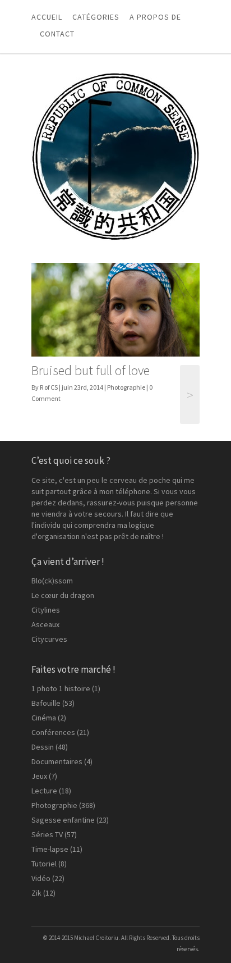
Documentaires (56, 761)
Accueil (46, 17)
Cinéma (43, 718)
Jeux (39, 776)
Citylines (45, 610)
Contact (57, 34)
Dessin (42, 747)
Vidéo (40, 878)
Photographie (126, 387)
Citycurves (49, 639)
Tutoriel (44, 864)
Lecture (44, 791)
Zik (36, 893)
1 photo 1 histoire (60, 688)
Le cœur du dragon (62, 595)
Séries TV (47, 834)
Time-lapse (49, 849)
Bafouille (46, 703)
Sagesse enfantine (63, 820)
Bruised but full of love (90, 370)
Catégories (95, 17)
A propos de (155, 17)
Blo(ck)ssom (52, 581)
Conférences (53, 732)
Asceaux (45, 624)
